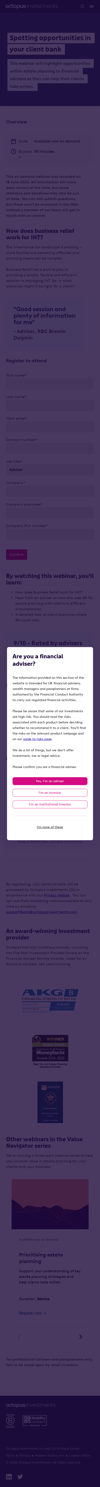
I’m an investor (50, 793)
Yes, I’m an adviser (50, 781)
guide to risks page (37, 739)
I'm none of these (50, 827)
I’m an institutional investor (50, 804)
